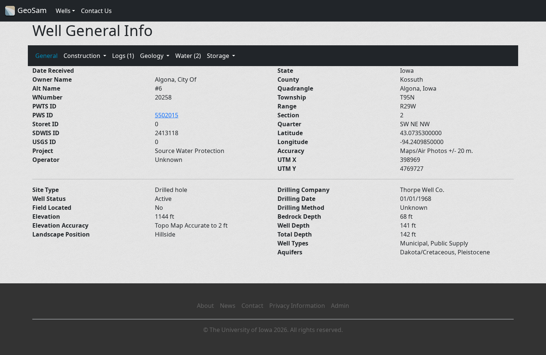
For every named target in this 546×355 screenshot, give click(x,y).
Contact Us (96, 11)
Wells (63, 11)
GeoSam (31, 10)
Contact (252, 306)
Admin (340, 306)
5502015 (166, 115)
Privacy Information (297, 306)
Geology (152, 56)
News (227, 306)
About (205, 306)
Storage (219, 56)
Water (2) (188, 56)
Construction (83, 56)
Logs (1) (123, 56)
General (46, 56)
